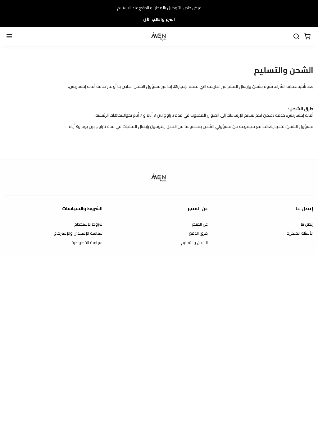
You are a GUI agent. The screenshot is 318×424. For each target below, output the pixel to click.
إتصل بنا (307, 224)
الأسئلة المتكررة (300, 233)
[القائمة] (9, 36)
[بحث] (296, 36)
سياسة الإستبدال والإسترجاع (78, 233)
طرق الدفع (198, 233)
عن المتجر (200, 224)
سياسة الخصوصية (86, 243)
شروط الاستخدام (88, 224)
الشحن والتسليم (194, 243)
